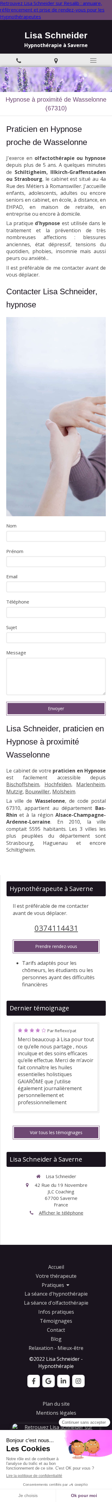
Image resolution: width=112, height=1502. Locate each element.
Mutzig (14, 791)
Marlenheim (90, 784)
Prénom (14, 551)
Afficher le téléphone (61, 1213)
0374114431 (56, 928)
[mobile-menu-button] (93, 60)
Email (11, 576)
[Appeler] (18, 60)
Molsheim (63, 791)
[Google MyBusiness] (48, 1381)
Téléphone (17, 602)
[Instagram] (78, 1381)
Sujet (11, 627)
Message (16, 652)
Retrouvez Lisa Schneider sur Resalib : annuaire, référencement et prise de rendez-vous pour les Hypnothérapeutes (52, 10)
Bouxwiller (37, 791)
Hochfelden (57, 784)
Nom (11, 525)
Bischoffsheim (22, 784)
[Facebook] (33, 1381)
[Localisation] (56, 60)
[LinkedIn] (63, 1381)
